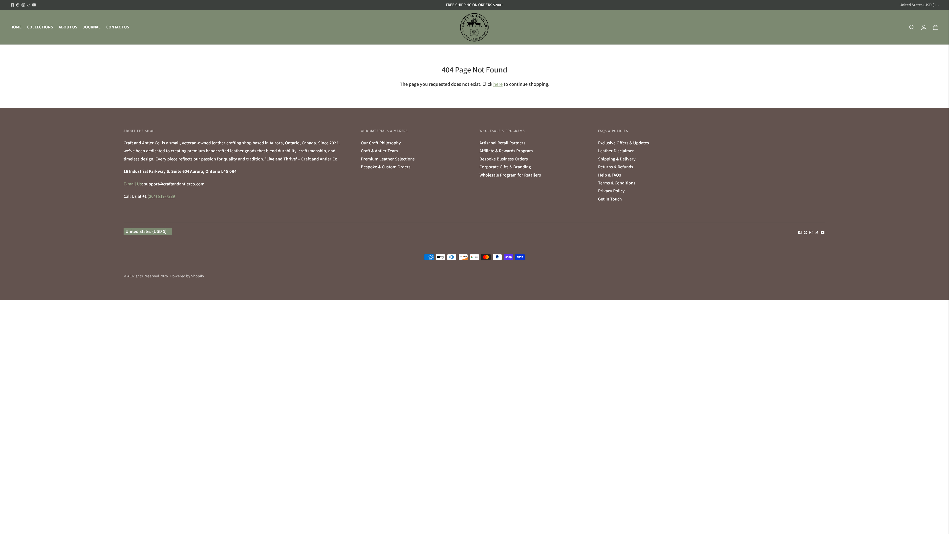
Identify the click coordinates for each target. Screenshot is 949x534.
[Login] (923, 27)
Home (16, 27)
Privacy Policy (611, 191)
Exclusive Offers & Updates (623, 143)
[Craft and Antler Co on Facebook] (12, 5)
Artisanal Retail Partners (502, 143)
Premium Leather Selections (388, 159)
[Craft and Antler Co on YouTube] (34, 5)
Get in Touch (610, 199)
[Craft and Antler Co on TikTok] (28, 5)
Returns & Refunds (615, 167)
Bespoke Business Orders (503, 159)
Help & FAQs (609, 175)
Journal (92, 27)
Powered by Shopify (187, 276)
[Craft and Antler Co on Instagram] (23, 5)
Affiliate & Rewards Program (506, 151)
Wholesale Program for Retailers (510, 175)
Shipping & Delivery (617, 159)
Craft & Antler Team (379, 151)
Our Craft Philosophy (381, 143)
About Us (68, 27)
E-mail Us (133, 184)
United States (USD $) (918, 4)
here (498, 84)
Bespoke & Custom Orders (385, 167)
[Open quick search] (911, 27)
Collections (40, 27)
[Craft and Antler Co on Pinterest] (18, 5)
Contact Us (117, 27)
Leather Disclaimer (616, 151)
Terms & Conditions (616, 183)
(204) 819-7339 (161, 196)
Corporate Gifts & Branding (505, 167)
